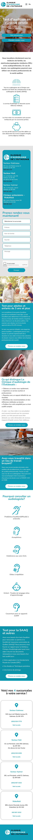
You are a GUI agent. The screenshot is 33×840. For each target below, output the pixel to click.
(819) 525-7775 (7, 169)
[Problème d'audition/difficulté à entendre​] (16, 510)
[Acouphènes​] (16, 531)
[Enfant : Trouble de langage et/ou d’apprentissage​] (16, 587)
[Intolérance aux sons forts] (16, 549)
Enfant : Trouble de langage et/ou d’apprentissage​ (16, 594)
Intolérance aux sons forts (16, 556)
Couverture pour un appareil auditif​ (16, 615)
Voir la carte (16, 725)
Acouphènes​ (16, 537)
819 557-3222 (16, 812)
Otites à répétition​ (17, 574)
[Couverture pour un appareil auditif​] (16, 607)
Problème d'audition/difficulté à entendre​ (16, 518)
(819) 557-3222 (7, 191)
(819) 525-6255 (7, 181)
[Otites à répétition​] (16, 568)
